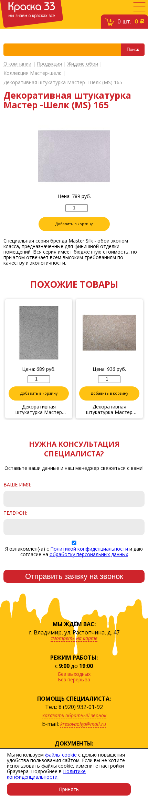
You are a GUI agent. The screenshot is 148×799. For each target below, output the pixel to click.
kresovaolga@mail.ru (83, 724)
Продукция (49, 64)
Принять (69, 789)
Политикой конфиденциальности (89, 548)
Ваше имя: (17, 484)
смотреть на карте (74, 638)
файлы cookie (61, 754)
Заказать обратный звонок (74, 715)
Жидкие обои (82, 64)
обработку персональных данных (89, 554)
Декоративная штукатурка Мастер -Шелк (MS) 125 (38, 409)
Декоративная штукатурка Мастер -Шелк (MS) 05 (109, 409)
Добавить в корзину (74, 223)
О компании (17, 64)
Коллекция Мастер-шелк (32, 73)
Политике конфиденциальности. (46, 774)
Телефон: (15, 513)
